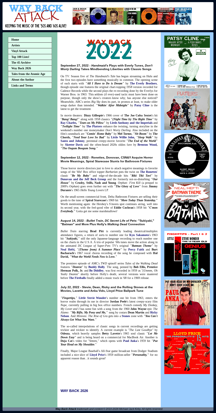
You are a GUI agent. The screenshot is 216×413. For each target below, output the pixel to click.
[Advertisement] (30, 156)
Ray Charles (68, 122)
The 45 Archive (21, 62)
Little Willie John (122, 137)
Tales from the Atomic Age (28, 74)
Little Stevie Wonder (92, 298)
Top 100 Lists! (20, 57)
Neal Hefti (67, 249)
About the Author (22, 79)
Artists (15, 45)
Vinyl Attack (19, 51)
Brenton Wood (147, 144)
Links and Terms (22, 85)
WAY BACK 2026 (74, 391)
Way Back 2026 (21, 68)
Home (15, 39)
